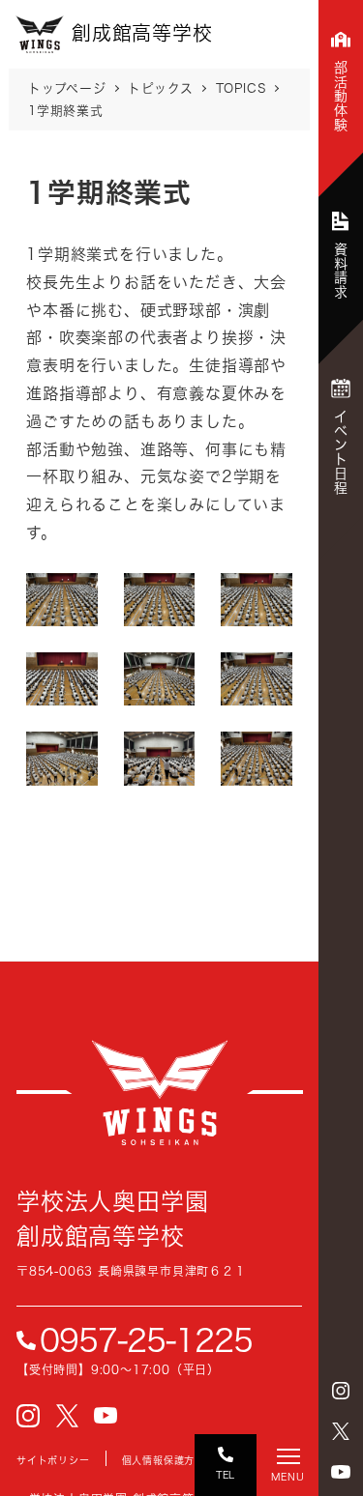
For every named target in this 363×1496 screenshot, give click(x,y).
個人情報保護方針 (163, 1460)
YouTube (340, 1472)
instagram (340, 1390)
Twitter (340, 1431)
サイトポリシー (53, 1460)
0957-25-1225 (146, 1340)
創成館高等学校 (159, 1092)
